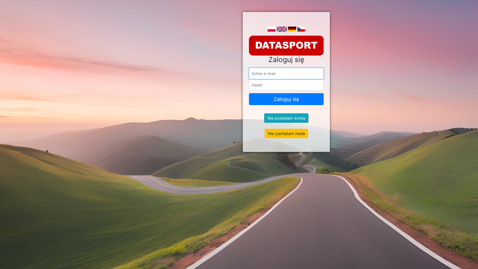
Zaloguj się (286, 99)
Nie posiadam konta (286, 118)
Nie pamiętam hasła (286, 133)
